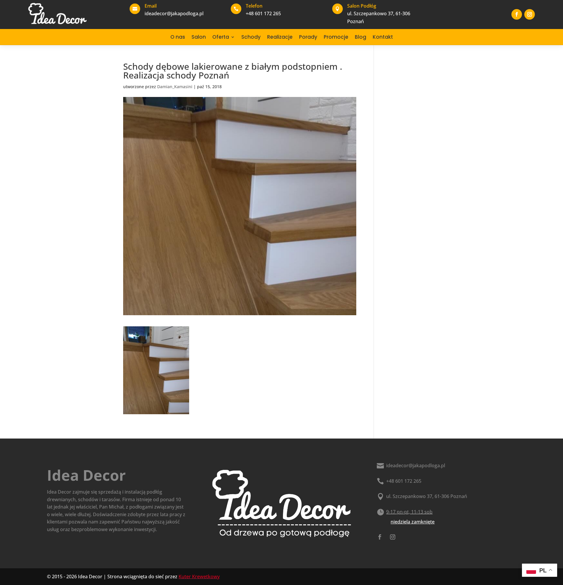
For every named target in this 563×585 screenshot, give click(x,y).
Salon (198, 36)
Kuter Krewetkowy (199, 576)
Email (151, 6)
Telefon (254, 6)
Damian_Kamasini (174, 86)
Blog (360, 36)
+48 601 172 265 (403, 481)
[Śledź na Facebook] (516, 14)
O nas (177, 36)
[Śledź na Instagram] (529, 14)
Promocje (336, 36)
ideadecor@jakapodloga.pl (415, 465)
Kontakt (383, 36)
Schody (251, 36)
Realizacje (280, 36)
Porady (308, 36)
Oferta (220, 36)
